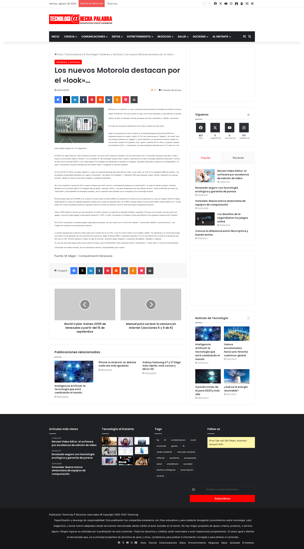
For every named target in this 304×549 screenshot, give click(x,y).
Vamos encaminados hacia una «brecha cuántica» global (236, 350)
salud (159, 464)
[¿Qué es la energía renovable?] (236, 376)
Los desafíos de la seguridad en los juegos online (232, 217)
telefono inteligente (166, 469)
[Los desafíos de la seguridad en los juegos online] (205, 219)
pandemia (174, 458)
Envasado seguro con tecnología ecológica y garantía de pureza (216, 189)
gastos (174, 446)
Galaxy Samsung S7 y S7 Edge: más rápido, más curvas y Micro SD (161, 366)
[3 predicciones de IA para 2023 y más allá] (208, 376)
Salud (182, 36)
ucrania (160, 475)
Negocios (164, 36)
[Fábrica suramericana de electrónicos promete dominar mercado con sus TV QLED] (109, 461)
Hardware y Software (111, 54)
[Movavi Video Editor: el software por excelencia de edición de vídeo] (205, 175)
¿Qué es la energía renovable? (236, 388)
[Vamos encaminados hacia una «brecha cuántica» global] (236, 333)
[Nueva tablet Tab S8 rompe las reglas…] (141, 461)
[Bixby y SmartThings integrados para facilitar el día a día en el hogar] (125, 451)
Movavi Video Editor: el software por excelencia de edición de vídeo (233, 174)
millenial (161, 458)
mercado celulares (186, 452)
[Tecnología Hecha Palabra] (81, 19)
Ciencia (69, 36)
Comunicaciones (93, 36)
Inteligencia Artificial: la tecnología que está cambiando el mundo (70, 389)
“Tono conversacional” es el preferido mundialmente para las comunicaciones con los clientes (157, 3)
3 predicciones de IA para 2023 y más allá (207, 390)
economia (161, 446)
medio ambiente (164, 452)
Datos (116, 36)
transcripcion (186, 469)
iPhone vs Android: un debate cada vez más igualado (117, 364)
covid (193, 440)
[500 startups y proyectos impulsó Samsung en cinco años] (125, 461)
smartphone (172, 464)
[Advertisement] (187, 19)
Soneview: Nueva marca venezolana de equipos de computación (220, 202)
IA (184, 446)
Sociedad (199, 36)
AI (165, 440)
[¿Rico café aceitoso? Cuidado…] (109, 441)
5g (158, 440)
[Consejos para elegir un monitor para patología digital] (109, 451)
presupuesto (190, 458)
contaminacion (178, 440)
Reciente (238, 157)
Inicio (55, 36)
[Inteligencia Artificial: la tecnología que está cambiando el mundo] (74, 372)
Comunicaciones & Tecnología (81, 54)
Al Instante (220, 36)
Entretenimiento (139, 36)
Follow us (213, 429)
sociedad (187, 464)
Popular (206, 157)
